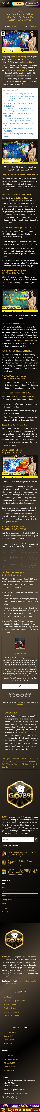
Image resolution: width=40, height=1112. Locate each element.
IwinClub (9, 984)
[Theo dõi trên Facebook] (3, 1097)
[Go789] (9, 4)
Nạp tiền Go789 (10, 1067)
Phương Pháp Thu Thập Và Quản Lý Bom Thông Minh (18, 114)
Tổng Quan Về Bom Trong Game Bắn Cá (18, 94)
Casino (4, 891)
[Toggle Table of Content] (33, 91)
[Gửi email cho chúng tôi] (15, 1097)
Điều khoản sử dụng (11, 1012)
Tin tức (4, 908)
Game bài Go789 (10, 1032)
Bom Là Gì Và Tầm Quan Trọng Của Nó (21, 96)
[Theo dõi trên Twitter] (11, 1097)
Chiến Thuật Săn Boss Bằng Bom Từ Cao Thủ (18, 124)
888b (3, 984)
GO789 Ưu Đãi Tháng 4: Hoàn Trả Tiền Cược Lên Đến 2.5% (22, 853)
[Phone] (20, 686)
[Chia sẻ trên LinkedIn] (29, 695)
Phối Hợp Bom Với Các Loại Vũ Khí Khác (21, 111)
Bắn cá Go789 (9, 1044)
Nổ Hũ (4, 904)
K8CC (16, 984)
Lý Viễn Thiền (31, 26)
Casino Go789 (9, 1036)
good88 (22, 981)
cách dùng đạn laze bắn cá (25, 357)
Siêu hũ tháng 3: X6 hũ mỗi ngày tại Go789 (21, 862)
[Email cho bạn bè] (22, 695)
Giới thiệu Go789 (10, 997)
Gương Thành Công (9, 900)
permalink (20, 704)
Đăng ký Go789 (9, 1055)
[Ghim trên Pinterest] (26, 695)
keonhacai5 (30, 981)
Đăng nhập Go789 (11, 1059)
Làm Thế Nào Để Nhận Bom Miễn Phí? (20, 118)
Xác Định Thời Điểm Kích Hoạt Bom (19, 108)
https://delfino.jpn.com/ (20, 1093)
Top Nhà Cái (6, 912)
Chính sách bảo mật (11, 1008)
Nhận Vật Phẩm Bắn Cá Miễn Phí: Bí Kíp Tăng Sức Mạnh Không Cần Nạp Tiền (23, 871)
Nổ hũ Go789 (9, 1040)
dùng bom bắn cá (27, 62)
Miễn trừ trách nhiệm (12, 1016)
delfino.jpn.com (22, 70)
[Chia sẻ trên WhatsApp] (10, 695)
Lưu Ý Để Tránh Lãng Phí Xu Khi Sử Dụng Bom (18, 135)
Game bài (5, 895)
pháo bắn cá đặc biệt (22, 198)
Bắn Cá (20, 11)
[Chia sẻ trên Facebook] (14, 695)
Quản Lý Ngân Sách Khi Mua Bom (19, 121)
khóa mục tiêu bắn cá (25, 341)
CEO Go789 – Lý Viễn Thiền (14, 1001)
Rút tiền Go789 (9, 1071)
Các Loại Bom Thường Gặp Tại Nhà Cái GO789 (21, 100)
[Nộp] (36, 839)
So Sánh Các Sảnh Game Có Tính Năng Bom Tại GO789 (20, 130)
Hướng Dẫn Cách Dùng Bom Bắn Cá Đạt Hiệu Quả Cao (18, 104)
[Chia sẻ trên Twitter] (18, 695)
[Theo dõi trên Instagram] (7, 1097)
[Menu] (3, 3)
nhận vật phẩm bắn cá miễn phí (22, 397)
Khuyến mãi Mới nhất (12, 1004)
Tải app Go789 (9, 1063)
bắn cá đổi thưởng (19, 57)
